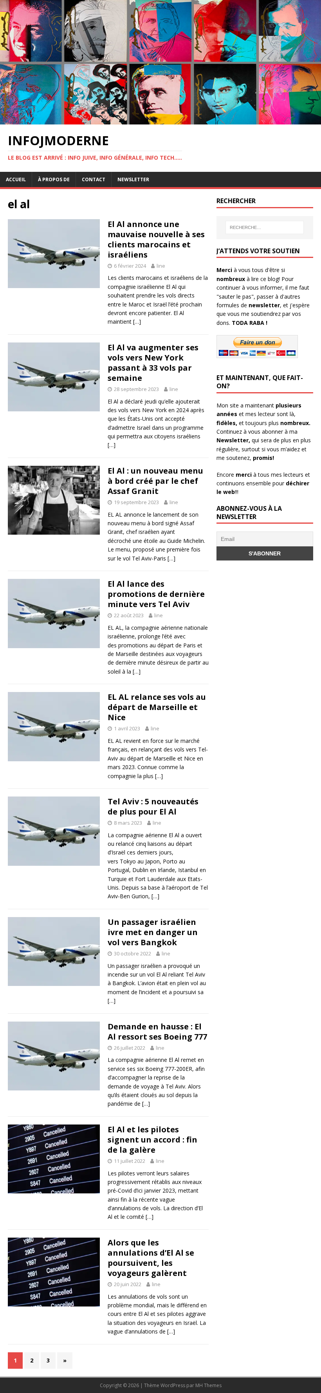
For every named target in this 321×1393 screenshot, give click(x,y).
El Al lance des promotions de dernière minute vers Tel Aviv (156, 593)
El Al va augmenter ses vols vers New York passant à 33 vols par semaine (153, 362)
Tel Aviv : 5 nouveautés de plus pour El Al (153, 806)
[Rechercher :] (264, 227)
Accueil (16, 179)
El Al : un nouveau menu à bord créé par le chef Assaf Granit (155, 480)
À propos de (54, 179)
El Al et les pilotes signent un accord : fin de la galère (152, 1139)
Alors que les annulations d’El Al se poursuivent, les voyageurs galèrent (151, 1257)
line (161, 265)
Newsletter (133, 179)
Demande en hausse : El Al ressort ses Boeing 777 (157, 1031)
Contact (93, 179)
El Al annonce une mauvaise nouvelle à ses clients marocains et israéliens (156, 239)
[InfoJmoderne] (160, 119)
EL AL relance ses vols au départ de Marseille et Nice (157, 707)
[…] (137, 321)
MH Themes (208, 1385)
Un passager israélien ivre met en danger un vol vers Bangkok (153, 932)
